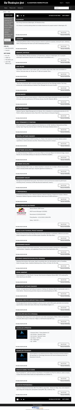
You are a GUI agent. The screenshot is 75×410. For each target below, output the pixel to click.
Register (68, 2)
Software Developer (22, 164)
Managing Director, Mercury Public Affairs (30, 300)
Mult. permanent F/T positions (26, 122)
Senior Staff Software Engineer (26, 286)
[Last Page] (23, 16)
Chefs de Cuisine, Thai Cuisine (25, 370)
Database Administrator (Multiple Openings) (30, 258)
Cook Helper (20, 66)
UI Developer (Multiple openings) (26, 314)
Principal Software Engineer (25, 136)
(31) (6, 46)
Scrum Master (20, 94)
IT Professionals (21, 191)
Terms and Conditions (37, 405)
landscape (19, 39)
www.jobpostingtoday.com (47, 291)
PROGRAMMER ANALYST (23, 244)
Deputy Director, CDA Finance (25, 205)
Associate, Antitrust (22, 52)
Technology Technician (23, 350)
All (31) (7, 55)
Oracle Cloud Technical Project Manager (29, 230)
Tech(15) (7, 50)
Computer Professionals (24, 385)
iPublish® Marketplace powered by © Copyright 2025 (37, 407)
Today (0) (7, 57)
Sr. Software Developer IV (24, 150)
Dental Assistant (21, 272)
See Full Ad (63, 32)
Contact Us (20, 8)
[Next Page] (21, 16)
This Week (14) (9, 59)
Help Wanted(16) (9, 48)
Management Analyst (23, 178)
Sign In (61, 2)
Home (5, 8)
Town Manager (21, 80)
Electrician (20, 19)
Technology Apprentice (23, 328)
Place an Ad (12, 8)
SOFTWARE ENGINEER (22, 108)
